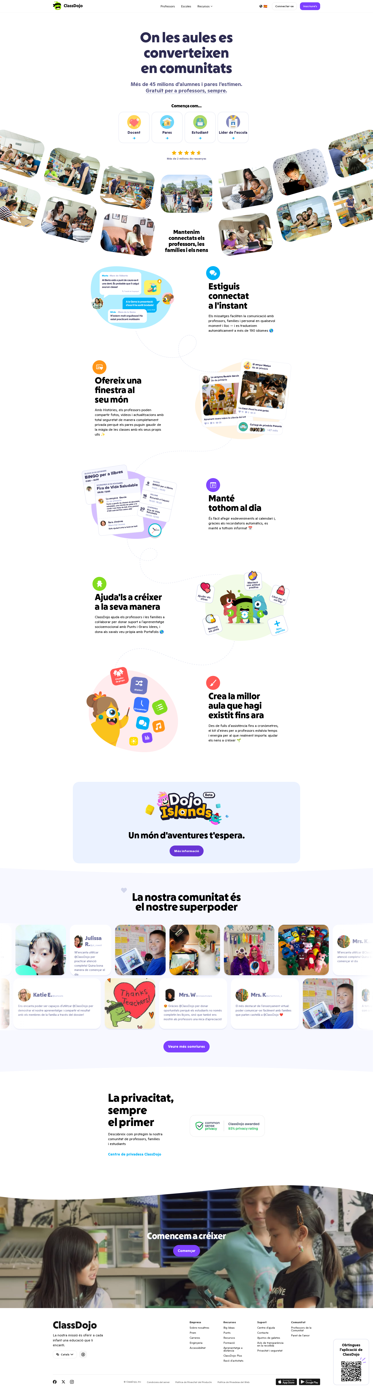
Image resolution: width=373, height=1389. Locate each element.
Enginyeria (196, 1343)
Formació (229, 1343)
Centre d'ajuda (266, 1327)
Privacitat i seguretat (269, 1350)
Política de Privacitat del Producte (193, 1382)
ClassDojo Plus (232, 1355)
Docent (134, 132)
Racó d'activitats (233, 1360)
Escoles (186, 6)
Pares (167, 132)
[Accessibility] (83, 1354)
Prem (193, 1332)
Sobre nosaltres (199, 1327)
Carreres (195, 1338)
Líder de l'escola (233, 132)
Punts (227, 1332)
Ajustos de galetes (268, 1338)
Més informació (186, 851)
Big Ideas (229, 1327)
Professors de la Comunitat (301, 1329)
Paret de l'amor (300, 1335)
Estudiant (200, 132)
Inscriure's (310, 6)
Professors (167, 6)
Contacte (262, 1332)
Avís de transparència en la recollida (270, 1344)
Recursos (229, 1338)
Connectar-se (284, 6)
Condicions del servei (158, 1382)
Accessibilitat (198, 1348)
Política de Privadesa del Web (233, 1382)
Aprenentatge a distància (232, 1349)
